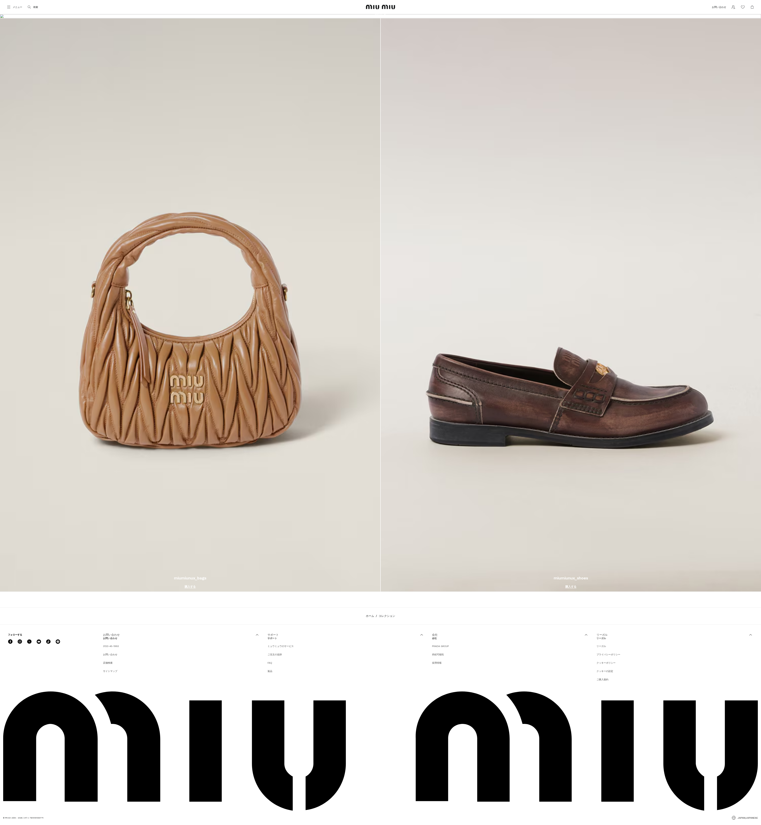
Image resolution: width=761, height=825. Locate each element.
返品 (270, 671)
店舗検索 (108, 662)
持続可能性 (438, 654)
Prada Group (440, 646)
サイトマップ (110, 671)
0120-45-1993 (111, 646)
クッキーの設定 (605, 671)
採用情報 (437, 662)
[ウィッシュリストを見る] (742, 7)
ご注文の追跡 (275, 654)
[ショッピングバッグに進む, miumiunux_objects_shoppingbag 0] (752, 7)
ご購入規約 (602, 679)
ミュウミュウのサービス (281, 646)
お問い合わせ (110, 654)
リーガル (601, 646)
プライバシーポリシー (608, 654)
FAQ (270, 662)
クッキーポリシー (606, 662)
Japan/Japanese (748, 817)
